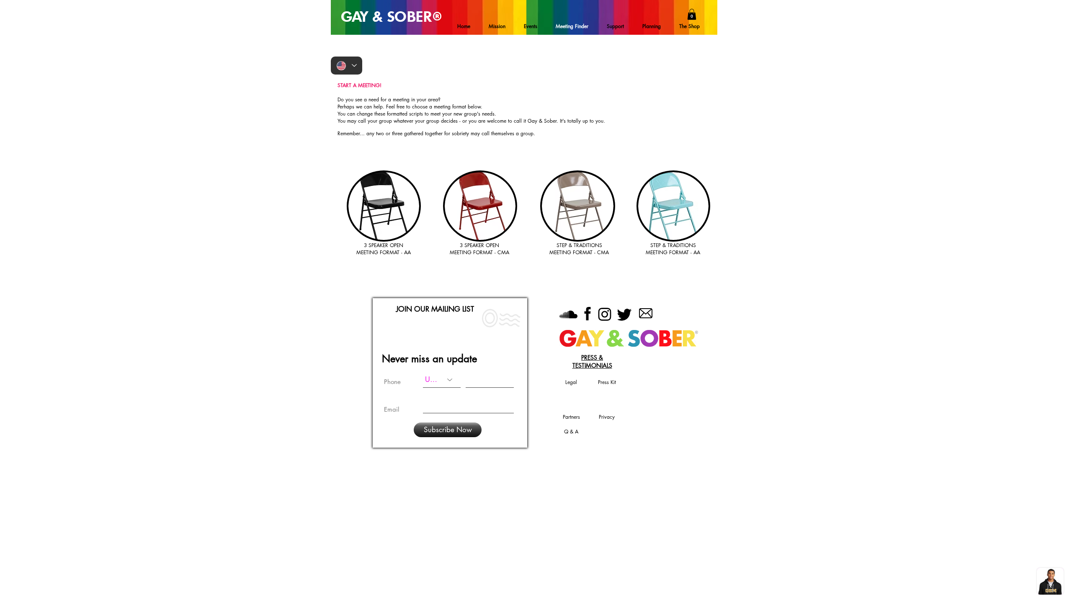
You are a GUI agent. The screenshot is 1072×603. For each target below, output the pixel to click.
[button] (691, 14)
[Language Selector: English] (346, 66)
